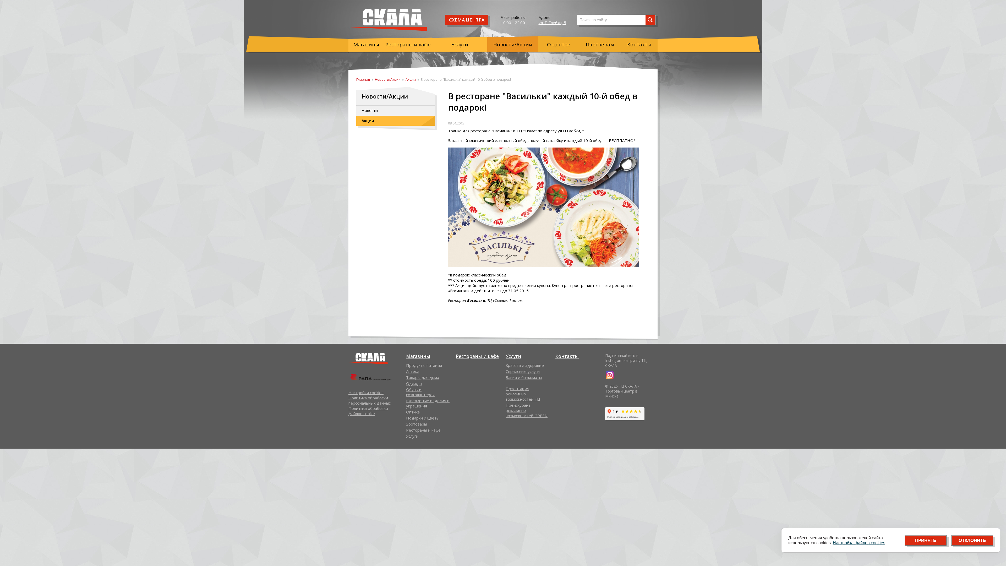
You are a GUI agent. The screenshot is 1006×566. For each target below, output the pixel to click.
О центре (558, 44)
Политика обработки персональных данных (369, 400)
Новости (370, 110)
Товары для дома (422, 377)
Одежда (414, 383)
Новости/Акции (512, 44)
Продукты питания (424, 365)
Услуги (459, 44)
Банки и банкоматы (524, 377)
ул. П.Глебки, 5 (552, 22)
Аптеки (412, 371)
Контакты (639, 44)
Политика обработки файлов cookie (368, 411)
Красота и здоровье (525, 365)
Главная (363, 79)
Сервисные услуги (523, 371)
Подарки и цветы (422, 418)
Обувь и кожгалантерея (420, 392)
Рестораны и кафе (408, 44)
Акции (411, 79)
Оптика (413, 412)
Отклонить (972, 540)
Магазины (366, 44)
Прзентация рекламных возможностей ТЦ (523, 394)
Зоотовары (416, 424)
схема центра (466, 20)
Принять (925, 540)
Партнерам (600, 44)
